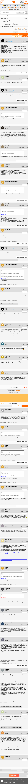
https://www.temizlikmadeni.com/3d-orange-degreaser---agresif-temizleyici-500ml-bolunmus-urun (13, 553)
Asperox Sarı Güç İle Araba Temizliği (11, 24)
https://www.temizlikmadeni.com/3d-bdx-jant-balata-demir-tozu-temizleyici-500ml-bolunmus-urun (13, 556)
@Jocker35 (14, 259)
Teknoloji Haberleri (2, 2)
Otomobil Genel (5, 21)
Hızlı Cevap (24, 406)
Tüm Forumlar (3, 18)
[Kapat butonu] (18, 775)
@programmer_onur (16, 706)
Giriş (26, 1)
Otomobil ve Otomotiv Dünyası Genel (10, 23)
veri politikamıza (7, 782)
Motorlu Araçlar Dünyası (6, 20)
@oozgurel (14, 303)
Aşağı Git (25, 18)
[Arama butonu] (26, 12)
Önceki (3, 403)
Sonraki (24, 32)
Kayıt (26, 3)
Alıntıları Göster (3, 192)
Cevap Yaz (25, 36)
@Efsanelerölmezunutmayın (18, 103)
